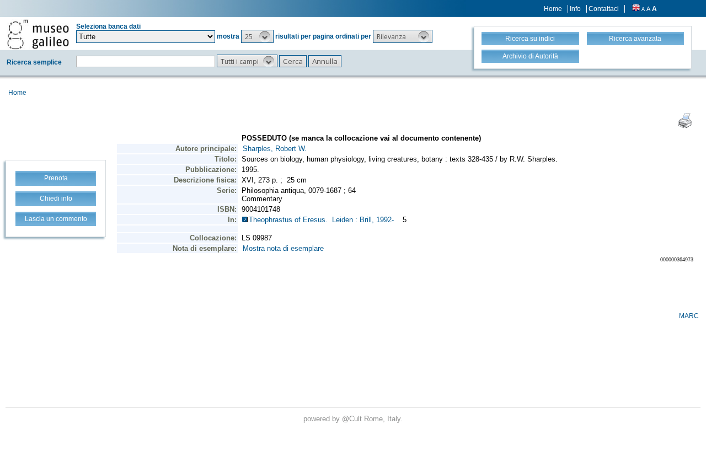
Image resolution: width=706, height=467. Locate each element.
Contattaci (604, 9)
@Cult (353, 419)
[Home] (38, 34)
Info (575, 9)
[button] (257, 36)
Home (553, 9)
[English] (636, 9)
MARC (689, 316)
